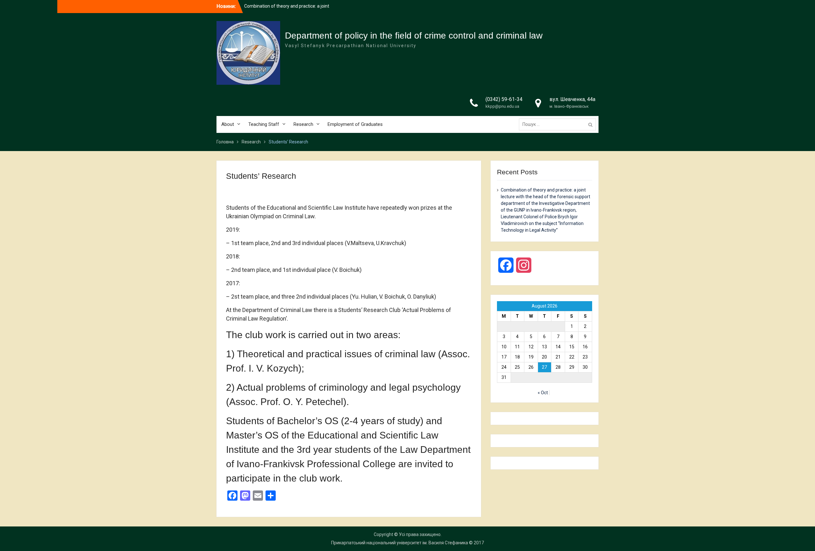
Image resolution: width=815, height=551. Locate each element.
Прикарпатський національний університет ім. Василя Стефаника (399, 542)
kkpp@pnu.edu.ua (502, 106)
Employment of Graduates (355, 124)
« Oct (543, 392)
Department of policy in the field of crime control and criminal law (413, 35)
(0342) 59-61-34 (503, 99)
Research (303, 124)
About (227, 124)
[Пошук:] (559, 124)
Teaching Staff (263, 124)
